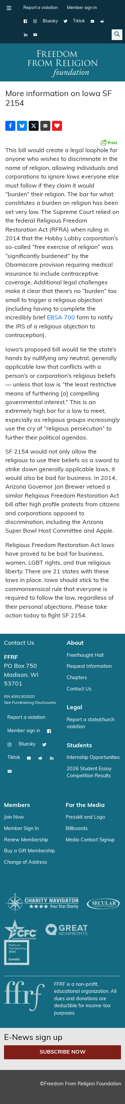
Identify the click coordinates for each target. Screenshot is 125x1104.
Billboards (77, 828)
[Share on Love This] (57, 126)
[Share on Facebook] (10, 126)
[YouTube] (92, 21)
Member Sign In (21, 828)
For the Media (85, 805)
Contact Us (19, 643)
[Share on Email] (45, 126)
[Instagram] (35, 21)
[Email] (35, 34)
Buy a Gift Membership (29, 851)
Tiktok (79, 21)
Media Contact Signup (90, 840)
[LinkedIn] (25, 34)
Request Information (89, 666)
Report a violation (40, 8)
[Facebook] (25, 21)
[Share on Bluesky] (22, 126)
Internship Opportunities (93, 757)
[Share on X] (34, 126)
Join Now (14, 817)
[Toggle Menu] (9, 8)
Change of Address (25, 862)
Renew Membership (26, 840)
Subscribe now (63, 1052)
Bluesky (50, 21)
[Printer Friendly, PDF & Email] (109, 143)
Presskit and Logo (85, 817)
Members (17, 805)
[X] (65, 21)
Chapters (77, 677)
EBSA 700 (61, 318)
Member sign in (82, 8)
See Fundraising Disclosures (30, 703)
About (75, 643)
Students (79, 746)
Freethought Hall (85, 655)
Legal (74, 708)
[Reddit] (102, 21)
